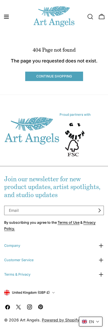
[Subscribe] (99, 210)
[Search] (90, 16)
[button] (90, 321)
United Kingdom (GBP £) (31, 292)
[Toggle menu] (6, 16)
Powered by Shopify (60, 320)
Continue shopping (54, 76)
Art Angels (30, 320)
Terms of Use (68, 222)
